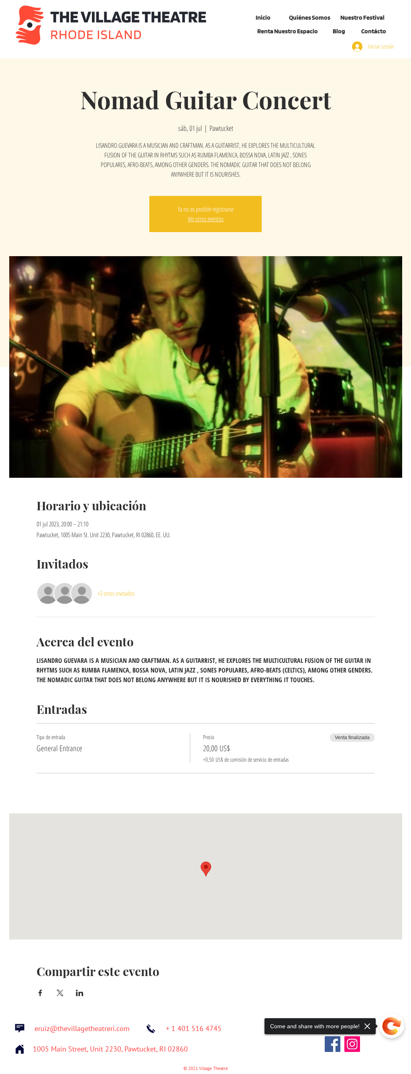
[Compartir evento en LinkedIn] (79, 993)
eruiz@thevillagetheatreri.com (82, 1029)
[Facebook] (332, 1044)
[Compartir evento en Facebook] (40, 993)
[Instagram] (352, 1044)
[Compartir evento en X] (60, 993)
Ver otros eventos (206, 218)
